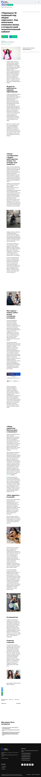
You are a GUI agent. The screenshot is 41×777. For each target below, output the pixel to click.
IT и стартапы (4, 4)
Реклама (3, 769)
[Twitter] (10, 691)
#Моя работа (17, 699)
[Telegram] (10, 688)
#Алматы (3, 700)
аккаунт (8, 474)
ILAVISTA (33, 774)
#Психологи (11, 699)
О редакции (4, 766)
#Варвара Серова (4, 699)
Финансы (10, 4)
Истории (10, 7)
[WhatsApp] (10, 693)
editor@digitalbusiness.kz (27, 49)
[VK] (10, 695)
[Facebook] (10, 690)
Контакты (3, 767)
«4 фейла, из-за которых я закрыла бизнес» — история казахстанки (10, 728)
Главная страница (4, 7)
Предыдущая (3, 703)
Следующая (18, 703)
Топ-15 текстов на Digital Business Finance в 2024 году (10, 730)
